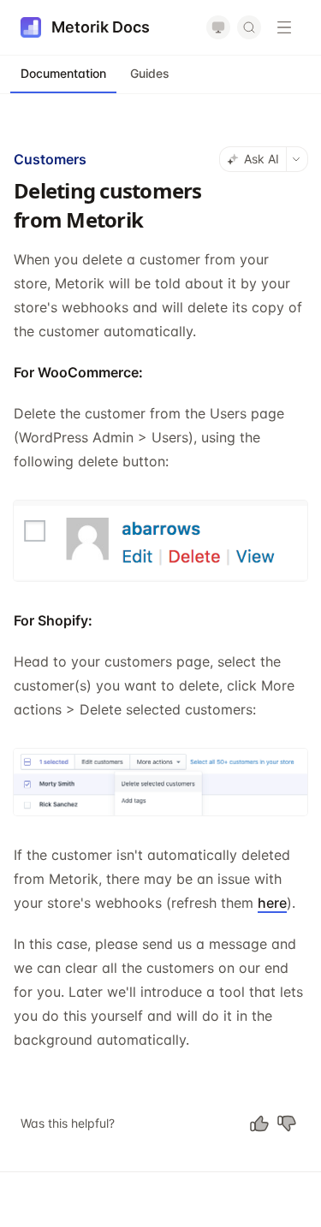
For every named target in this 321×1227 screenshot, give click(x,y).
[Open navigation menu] (284, 27)
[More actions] (297, 159)
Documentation (63, 73)
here (272, 902)
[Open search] (249, 27)
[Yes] (259, 1123)
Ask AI (261, 158)
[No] (286, 1123)
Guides (149, 73)
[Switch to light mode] (218, 27)
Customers (50, 159)
